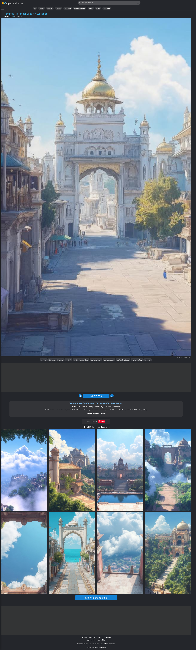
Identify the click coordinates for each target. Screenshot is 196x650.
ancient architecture (81, 360)
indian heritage (137, 360)
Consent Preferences (107, 644)
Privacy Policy (82, 644)
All (35, 8)
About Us (101, 640)
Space (90, 8)
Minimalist (68, 8)
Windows (116, 407)
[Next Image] (112, 395)
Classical (106, 407)
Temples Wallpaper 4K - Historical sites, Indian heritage (12, 3)
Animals (58, 8)
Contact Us (101, 637)
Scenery (18, 16)
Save (103, 421)
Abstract (49, 8)
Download (96, 395)
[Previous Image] (80, 395)
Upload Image (92, 640)
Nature (42, 8)
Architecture (98, 407)
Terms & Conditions (88, 637)
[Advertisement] (96, 377)
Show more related (96, 597)
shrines (148, 360)
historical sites (96, 360)
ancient (68, 360)
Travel (98, 8)
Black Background (79, 8)
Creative (9, 16)
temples (44, 360)
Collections (107, 8)
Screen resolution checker (96, 413)
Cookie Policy (94, 644)
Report (108, 637)
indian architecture (56, 360)
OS (111, 407)
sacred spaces (109, 360)
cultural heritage (123, 360)
